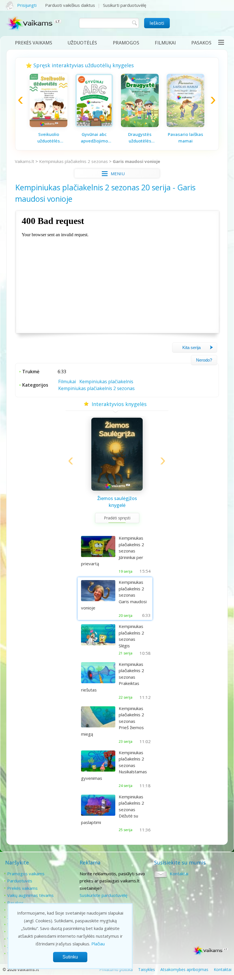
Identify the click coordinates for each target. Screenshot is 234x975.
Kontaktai (179, 873)
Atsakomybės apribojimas (184, 969)
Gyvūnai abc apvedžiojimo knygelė (94, 137)
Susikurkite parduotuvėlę (103, 895)
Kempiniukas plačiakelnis (106, 381)
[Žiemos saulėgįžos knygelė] (117, 489)
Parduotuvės (19, 881)
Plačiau (98, 944)
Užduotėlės (82, 43)
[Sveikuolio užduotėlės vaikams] (48, 125)
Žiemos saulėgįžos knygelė (117, 501)
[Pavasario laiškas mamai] (185, 125)
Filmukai (165, 43)
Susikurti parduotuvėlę (124, 5)
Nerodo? (204, 360)
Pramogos (126, 43)
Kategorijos (35, 385)
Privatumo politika (116, 969)
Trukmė (30, 371)
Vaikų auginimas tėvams (30, 895)
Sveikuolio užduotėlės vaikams (48, 137)
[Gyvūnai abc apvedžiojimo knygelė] (94, 125)
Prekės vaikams (33, 43)
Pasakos (201, 43)
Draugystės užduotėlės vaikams (140, 137)
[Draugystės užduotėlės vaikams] (140, 125)
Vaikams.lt (24, 161)
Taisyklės (146, 969)
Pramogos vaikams (26, 873)
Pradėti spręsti (117, 518)
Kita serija (191, 347)
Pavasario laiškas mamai (185, 137)
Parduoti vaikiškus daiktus (70, 5)
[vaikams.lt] (33, 24)
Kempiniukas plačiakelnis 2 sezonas (73, 161)
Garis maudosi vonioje (136, 161)
